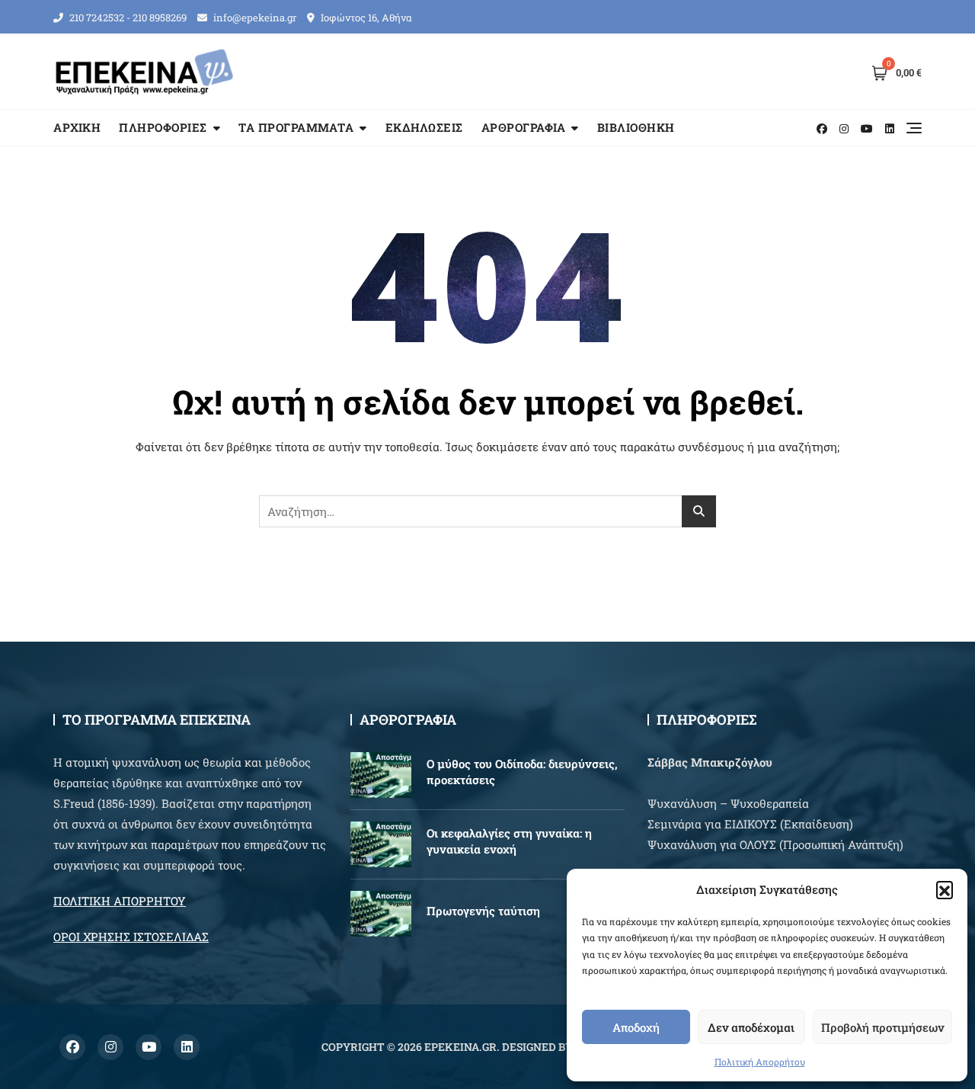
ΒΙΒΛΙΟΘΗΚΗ (636, 127)
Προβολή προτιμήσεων (882, 1027)
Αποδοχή (636, 1027)
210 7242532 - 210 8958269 (127, 17)
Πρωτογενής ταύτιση (483, 910)
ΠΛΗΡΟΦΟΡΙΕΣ (163, 127)
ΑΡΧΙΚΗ (77, 127)
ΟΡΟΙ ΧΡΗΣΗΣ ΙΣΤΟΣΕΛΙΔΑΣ (131, 936)
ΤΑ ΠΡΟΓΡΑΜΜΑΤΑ (295, 127)
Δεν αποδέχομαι (751, 1027)
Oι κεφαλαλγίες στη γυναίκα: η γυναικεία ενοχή (509, 841)
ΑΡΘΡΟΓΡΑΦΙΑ (523, 127)
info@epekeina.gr (253, 17)
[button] (944, 889)
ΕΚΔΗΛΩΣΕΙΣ (424, 127)
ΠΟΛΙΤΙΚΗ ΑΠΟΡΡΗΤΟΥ (119, 900)
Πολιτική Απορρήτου (759, 1061)
